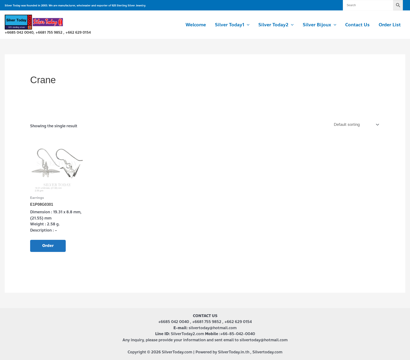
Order (48, 246)
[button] (246, 24)
